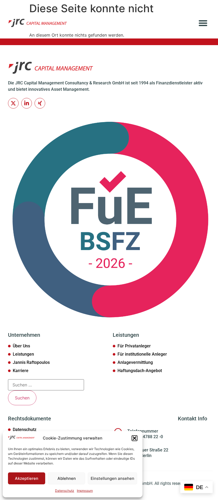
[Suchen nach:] (46, 384)
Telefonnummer (142, 431)
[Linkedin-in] (26, 103)
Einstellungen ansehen (112, 478)
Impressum (85, 491)
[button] (134, 438)
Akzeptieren (26, 478)
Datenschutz (64, 491)
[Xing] (40, 103)
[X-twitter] (13, 103)
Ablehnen (66, 478)
